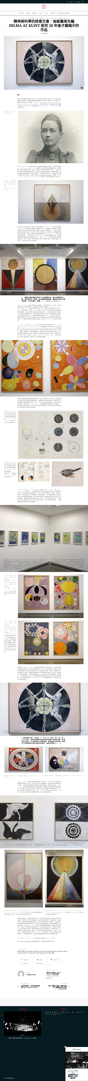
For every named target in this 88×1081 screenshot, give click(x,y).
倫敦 (53, 953)
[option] (22, 1020)
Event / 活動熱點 (30, 18)
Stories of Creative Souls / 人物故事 (53, 18)
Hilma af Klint (21, 951)
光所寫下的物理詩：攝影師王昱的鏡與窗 (22, 1028)
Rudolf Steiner (52, 951)
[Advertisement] (22, 1050)
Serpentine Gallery (45, 175)
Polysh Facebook (26, 941)
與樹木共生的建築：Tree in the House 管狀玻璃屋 (53, 973)
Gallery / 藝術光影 (39, 18)
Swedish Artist (32, 953)
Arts (20, 18)
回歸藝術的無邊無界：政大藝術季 (73, 1076)
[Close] (65, 1047)
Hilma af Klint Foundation (10, 474)
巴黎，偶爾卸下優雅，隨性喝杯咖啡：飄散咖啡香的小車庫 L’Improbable (57, 986)
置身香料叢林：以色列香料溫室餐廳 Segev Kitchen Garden (30, 985)
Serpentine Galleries (62, 951)
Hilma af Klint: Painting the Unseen (34, 951)
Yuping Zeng (45, 33)
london (46, 951)
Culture (23, 18)
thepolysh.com (10, 1067)
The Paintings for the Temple (43, 953)
